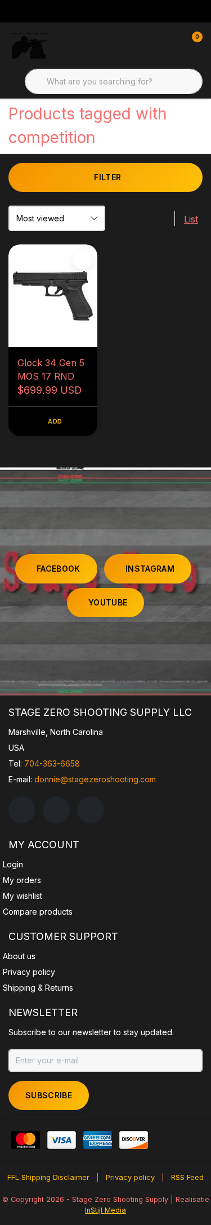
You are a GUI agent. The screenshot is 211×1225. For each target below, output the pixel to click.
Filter (107, 177)
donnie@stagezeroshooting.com (95, 779)
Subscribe (48, 1095)
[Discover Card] (133, 1140)
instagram (149, 568)
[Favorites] (170, 45)
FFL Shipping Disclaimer (48, 1177)
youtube (107, 602)
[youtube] (90, 809)
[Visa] (61, 1140)
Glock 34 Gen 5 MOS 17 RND (50, 369)
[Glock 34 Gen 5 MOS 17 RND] (52, 295)
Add (55, 421)
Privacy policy (130, 1177)
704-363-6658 (52, 763)
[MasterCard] (25, 1140)
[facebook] (21, 809)
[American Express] (97, 1140)
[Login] (149, 45)
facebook (58, 568)
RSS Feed (187, 1177)
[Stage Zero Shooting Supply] (29, 45)
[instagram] (56, 809)
